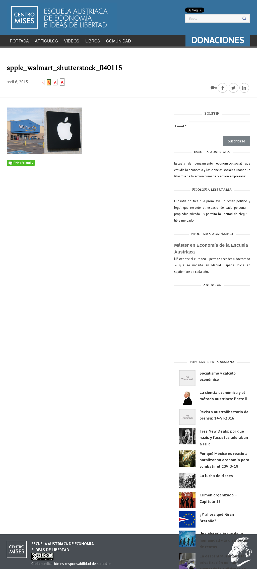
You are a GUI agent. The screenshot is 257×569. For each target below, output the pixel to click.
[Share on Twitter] (233, 88)
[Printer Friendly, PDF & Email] (21, 162)
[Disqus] (87, 228)
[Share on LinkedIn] (244, 88)
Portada (19, 41)
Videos (71, 41)
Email (180, 126)
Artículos (46, 41)
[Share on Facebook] (222, 88)
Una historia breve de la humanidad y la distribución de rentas (224, 540)
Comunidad (118, 41)
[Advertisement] (212, 324)
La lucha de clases (216, 475)
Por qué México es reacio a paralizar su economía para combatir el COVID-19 (224, 460)
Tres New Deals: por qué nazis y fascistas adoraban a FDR (224, 437)
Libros (92, 41)
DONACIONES (217, 40)
